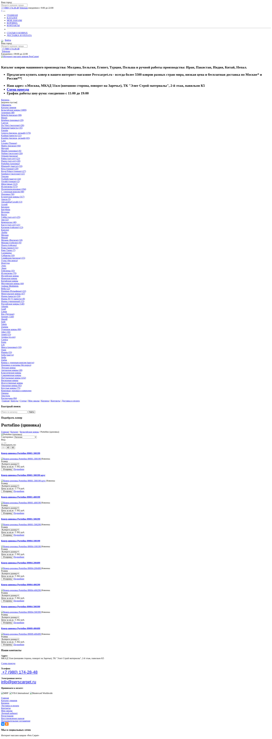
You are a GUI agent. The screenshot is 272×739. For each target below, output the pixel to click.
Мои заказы (6, 711)
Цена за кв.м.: (7, 466)
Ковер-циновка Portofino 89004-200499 (20, 563)
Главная (5, 698)
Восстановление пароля (12, 718)
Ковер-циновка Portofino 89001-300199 (20, 453)
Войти (8, 40)
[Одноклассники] (6, 724)
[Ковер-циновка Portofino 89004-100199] (21, 546)
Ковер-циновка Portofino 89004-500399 (20, 606)
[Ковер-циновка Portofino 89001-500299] (21, 524)
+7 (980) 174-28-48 (10, 8)
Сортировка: (7, 437)
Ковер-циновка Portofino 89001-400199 (20, 497)
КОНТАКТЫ (13, 25)
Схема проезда (18, 89)
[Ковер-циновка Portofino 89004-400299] (21, 590)
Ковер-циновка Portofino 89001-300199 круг (23, 475)
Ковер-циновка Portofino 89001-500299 (20, 519)
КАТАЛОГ (12, 18)
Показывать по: (8, 445)
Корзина (5, 100)
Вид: (3, 439)
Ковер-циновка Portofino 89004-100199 (20, 541)
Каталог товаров (9, 700)
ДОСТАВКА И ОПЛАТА (19, 35)
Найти (31, 412)
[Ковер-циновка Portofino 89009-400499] (21, 634)
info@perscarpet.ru (18, 682)
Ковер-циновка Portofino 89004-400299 (20, 584)
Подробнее (19, 469)
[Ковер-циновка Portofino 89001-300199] (21, 459)
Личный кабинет (9, 713)
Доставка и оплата (10, 705)
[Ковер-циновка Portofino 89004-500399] (21, 612)
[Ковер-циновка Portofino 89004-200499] (21, 568)
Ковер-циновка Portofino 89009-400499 (20, 628)
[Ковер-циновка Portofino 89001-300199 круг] (23, 481)
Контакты (6, 708)
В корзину (7, 469)
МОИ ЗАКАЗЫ (14, 20)
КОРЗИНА (12, 23)
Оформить (6, 105)
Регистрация (7, 716)
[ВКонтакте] (3, 724)
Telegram (23, 8)
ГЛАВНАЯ (12, 15)
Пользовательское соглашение (15, 721)
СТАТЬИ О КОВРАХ (17, 33)
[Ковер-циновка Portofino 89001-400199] (21, 502)
